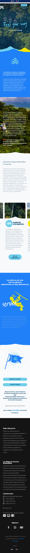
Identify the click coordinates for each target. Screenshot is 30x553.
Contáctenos (15, 384)
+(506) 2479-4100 (10, 501)
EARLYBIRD (15, 410)
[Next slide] (21, 268)
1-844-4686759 (9, 499)
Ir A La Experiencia (15, 257)
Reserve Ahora (15, 379)
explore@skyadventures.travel (13, 496)
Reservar (24, 5)
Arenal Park (8, 508)
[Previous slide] (9, 268)
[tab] (13, 268)
